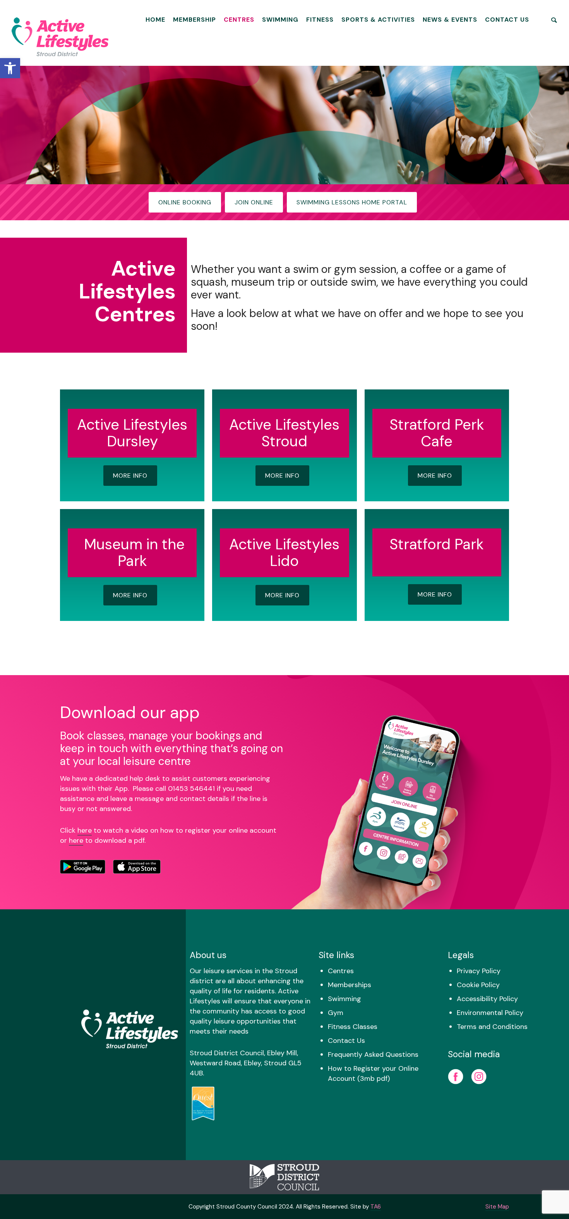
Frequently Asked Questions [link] (373, 1054)
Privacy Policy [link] (478, 971)
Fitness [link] (320, 19)
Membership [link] (194, 19)
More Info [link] (130, 475)
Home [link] (155, 19)
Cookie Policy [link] (478, 984)
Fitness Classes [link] (352, 1026)
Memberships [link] (349, 984)
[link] (10, 68)
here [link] (84, 830)
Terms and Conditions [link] (492, 1026)
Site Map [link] (497, 1206)
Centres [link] (239, 19)
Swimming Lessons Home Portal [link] (351, 202)
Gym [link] (335, 1012)
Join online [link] (254, 202)
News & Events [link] (450, 19)
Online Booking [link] (184, 202)
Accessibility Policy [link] (487, 998)
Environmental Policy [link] (490, 1012)
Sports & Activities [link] (378, 19)
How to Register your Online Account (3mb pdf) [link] (373, 1073)
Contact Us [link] (507, 19)
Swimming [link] (280, 19)
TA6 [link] (375, 1206)
